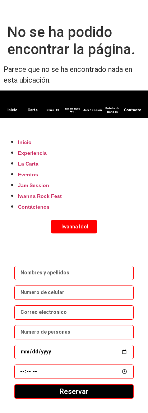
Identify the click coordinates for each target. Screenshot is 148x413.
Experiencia (32, 153)
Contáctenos (34, 207)
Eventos (28, 174)
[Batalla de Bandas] (112, 98)
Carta (33, 110)
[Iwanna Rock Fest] (72, 99)
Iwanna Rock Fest (72, 110)
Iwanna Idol (52, 110)
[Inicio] (12, 99)
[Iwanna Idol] (52, 100)
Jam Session (92, 110)
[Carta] (32, 99)
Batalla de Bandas (112, 110)
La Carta (28, 164)
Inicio (13, 110)
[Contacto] (132, 99)
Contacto (133, 110)
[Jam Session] (92, 100)
